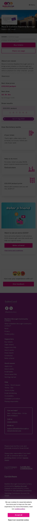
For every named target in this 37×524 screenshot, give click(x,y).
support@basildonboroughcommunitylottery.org (18, 429)
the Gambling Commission (22, 490)
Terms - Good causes (12, 385)
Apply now (8, 366)
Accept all (18, 515)
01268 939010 (12, 422)
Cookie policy (9, 334)
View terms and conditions (13, 250)
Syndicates (9, 356)
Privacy (7, 331)
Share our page (18, 51)
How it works (9, 350)
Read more (5, 76)
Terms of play (9, 390)
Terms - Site (9, 388)
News (6, 329)
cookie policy (20, 509)
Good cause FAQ (11, 374)
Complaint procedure (12, 399)
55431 (7, 495)
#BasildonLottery (10, 312)
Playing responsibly (11, 401)
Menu (33, 5)
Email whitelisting (11, 393)
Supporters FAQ (10, 347)
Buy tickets (18, 45)
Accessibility (9, 396)
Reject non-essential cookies (18, 520)
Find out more (10, 167)
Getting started (10, 377)
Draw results (9, 353)
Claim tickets (9, 345)
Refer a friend (18, 245)
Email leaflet (9, 372)
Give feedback (18, 284)
